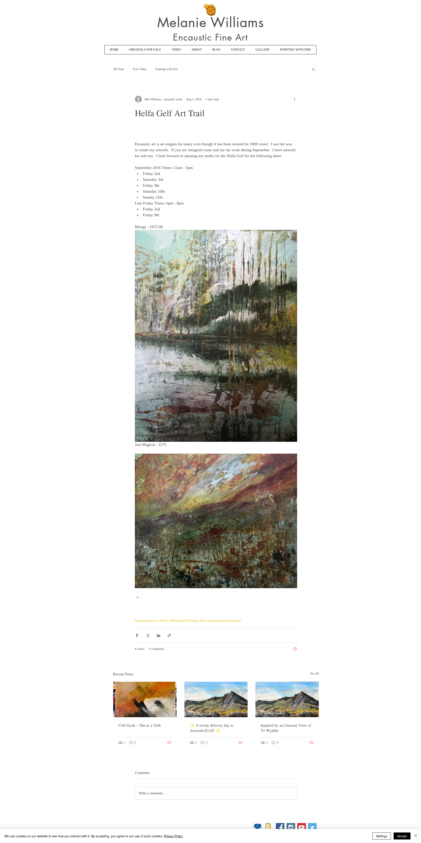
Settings (381, 836)
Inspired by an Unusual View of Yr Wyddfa (286, 727)
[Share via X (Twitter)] (148, 635)
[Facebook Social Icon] (280, 827)
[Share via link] (169, 635)
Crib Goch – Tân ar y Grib (139, 725)
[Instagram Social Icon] (291, 827)
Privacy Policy (173, 836)
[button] (313, 69)
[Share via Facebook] (137, 635)
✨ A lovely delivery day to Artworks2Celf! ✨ (212, 727)
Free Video (139, 69)
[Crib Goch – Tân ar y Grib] (145, 699)
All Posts (118, 69)
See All (314, 673)
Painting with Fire (166, 69)
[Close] (415, 835)
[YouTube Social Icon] (301, 827)
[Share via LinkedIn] (158, 635)
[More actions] (294, 99)
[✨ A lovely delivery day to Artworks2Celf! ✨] (216, 699)
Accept (402, 836)
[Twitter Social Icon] (312, 827)
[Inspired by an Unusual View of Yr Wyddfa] (287, 699)
